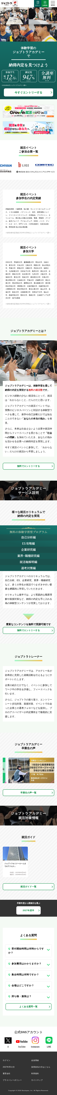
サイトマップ (37, 1080)
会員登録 (45, 5)
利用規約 (35, 1073)
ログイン (37, 5)
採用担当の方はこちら (40, 1067)
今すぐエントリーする (28, 92)
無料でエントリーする (28, 466)
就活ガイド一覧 (28, 886)
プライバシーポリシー (12, 1080)
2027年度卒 (28, 910)
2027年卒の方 (9, 1067)
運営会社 (6, 1073)
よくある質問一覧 (28, 1006)
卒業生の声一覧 (28, 792)
